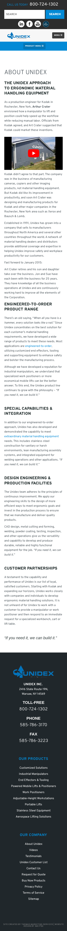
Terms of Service (33, 893)
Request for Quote (34, 874)
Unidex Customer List (34, 862)
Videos (33, 850)
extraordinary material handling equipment (31, 436)
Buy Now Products (33, 881)
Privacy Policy (33, 887)
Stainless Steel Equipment (34, 810)
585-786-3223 (33, 740)
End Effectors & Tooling (33, 780)
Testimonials (33, 856)
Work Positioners (33, 792)
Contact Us (33, 868)
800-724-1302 (44, 4)
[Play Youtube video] (33, 153)
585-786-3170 (33, 725)
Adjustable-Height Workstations (33, 798)
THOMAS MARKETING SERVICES (37, 924)
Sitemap (33, 899)
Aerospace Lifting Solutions (33, 817)
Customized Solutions (33, 768)
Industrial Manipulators (33, 774)
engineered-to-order (38, 346)
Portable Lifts (33, 804)
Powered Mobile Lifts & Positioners (33, 786)
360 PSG (39, 926)
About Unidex (33, 844)
